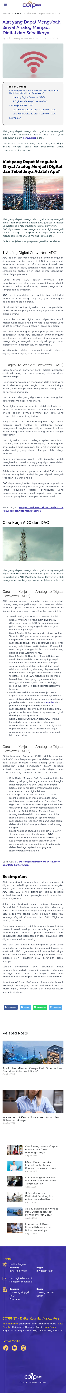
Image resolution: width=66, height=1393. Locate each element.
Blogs (18, 13)
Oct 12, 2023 (51, 38)
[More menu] (6, 5)
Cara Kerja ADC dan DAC (21, 105)
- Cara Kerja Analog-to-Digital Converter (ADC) (34, 109)
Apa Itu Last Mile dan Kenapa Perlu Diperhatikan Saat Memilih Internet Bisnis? (32, 1070)
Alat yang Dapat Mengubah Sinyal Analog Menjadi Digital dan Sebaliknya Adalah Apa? (34, 91)
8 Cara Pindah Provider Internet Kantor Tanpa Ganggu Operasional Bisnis (40, 1165)
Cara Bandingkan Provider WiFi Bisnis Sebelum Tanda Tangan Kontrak (40, 1180)
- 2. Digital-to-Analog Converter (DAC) (30, 101)
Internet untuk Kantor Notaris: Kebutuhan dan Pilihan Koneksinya (31, 1119)
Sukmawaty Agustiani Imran (23, 38)
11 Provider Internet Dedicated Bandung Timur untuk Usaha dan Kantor (40, 1196)
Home (6, 13)
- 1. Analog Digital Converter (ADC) (28, 97)
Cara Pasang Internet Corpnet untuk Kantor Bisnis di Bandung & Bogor (41, 1149)
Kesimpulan (15, 118)
